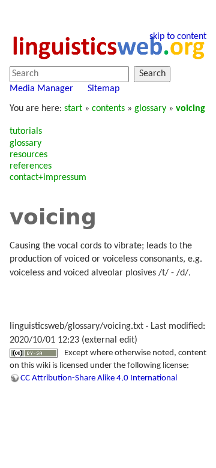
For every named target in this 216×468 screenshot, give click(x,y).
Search (152, 74)
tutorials (26, 131)
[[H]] (108, 46)
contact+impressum (48, 177)
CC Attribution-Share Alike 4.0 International (98, 378)
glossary (150, 108)
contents (108, 108)
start (73, 108)
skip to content (177, 36)
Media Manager (41, 89)
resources (28, 155)
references (31, 166)
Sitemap (103, 89)
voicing (190, 108)
